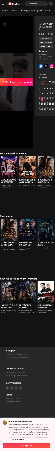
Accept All (26, 445)
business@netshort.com (16, 375)
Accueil (5, 10)
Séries (14, 10)
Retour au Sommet (44, 185)
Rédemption (42, 311)
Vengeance (23, 185)
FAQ (7, 361)
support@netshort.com (16, 372)
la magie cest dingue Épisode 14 (35, 10)
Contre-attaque (47, 38)
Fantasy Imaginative (45, 187)
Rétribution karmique (8, 187)
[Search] (27, 4)
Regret (3, 312)
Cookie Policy (18, 439)
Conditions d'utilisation (16, 354)
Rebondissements (7, 185)
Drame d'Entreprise (45, 311)
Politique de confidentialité (17, 357)
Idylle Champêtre (44, 248)
